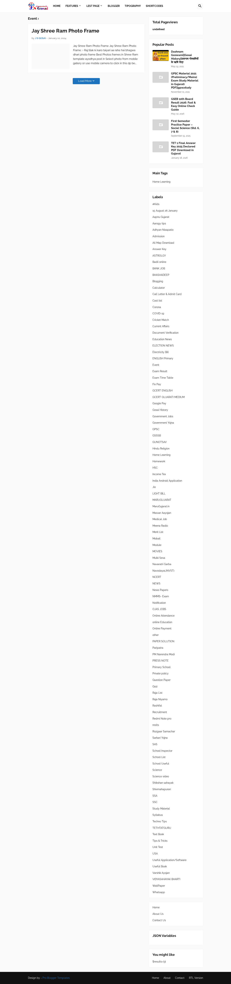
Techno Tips (159, 821)
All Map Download (163, 242)
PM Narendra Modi (163, 654)
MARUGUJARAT (161, 499)
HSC (155, 467)
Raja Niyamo (159, 699)
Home (156, 907)
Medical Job (159, 519)
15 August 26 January (165, 210)
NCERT (156, 577)
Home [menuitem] (56, 6)
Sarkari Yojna (160, 737)
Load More (85, 81)
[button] (200, 6)
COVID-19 (158, 313)
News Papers (160, 590)
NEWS (156, 583)
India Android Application (167, 480)
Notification (159, 602)
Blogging (157, 281)
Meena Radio (160, 525)
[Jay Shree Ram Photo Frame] (50, 56)
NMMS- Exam (160, 596)
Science (157, 769)
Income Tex (159, 474)
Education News (162, 339)
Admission (158, 236)
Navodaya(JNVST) (163, 570)
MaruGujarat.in (160, 506)
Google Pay (159, 403)
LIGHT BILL (158, 493)
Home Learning (161, 181)
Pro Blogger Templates (56, 977)
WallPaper (158, 885)
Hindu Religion (160, 448)
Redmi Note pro (161, 718)
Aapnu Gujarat (160, 217)
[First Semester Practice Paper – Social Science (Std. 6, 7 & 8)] (160, 124)
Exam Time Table (162, 377)
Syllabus (157, 814)
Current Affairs (160, 326)
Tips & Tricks (159, 840)
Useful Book (159, 866)
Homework (158, 461)
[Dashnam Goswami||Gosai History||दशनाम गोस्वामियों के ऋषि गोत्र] (160, 55)
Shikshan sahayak (162, 782)
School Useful (160, 763)
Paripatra (157, 647)
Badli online (159, 261)
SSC (155, 802)
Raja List (157, 692)
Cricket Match (160, 319)
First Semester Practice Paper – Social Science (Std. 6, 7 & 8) (185, 126)
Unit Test (157, 847)
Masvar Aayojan (161, 512)
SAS (154, 744)
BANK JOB (158, 268)
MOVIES (157, 551)
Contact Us (159, 920)
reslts (155, 725)
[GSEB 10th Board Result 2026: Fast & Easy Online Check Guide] (160, 102)
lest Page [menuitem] (92, 6)
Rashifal (157, 705)
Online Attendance (163, 615)
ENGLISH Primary (162, 358)
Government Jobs (162, 416)
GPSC (155, 429)
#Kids (155, 204)
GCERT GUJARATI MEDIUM (168, 397)
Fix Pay (156, 384)
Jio (154, 487)
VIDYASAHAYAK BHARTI (166, 879)
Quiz (155, 686)
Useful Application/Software (169, 860)
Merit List (157, 532)
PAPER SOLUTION (163, 641)
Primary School (161, 667)
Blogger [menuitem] (114, 6)
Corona (156, 307)
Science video (160, 776)
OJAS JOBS (159, 609)
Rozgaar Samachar (163, 731)
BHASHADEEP (160, 275)
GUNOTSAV (159, 442)
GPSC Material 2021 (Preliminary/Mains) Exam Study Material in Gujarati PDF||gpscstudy (184, 80)
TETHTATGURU (161, 827)
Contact (179, 977)
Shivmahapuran (161, 789)
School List (158, 757)
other (155, 635)
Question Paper (161, 680)
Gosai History (160, 409)
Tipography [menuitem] (133, 6)
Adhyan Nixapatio (162, 229)
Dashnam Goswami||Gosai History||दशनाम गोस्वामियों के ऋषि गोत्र (184, 57)
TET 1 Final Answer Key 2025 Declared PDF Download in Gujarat (183, 148)
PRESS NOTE (160, 660)
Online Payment (161, 628)
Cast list (157, 300)
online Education (162, 622)
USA (155, 853)
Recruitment (159, 712)
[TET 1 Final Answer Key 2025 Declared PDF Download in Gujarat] (160, 146)
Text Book (158, 834)
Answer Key (159, 249)
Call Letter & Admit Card (167, 294)
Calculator (158, 287)
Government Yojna (163, 422)
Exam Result (159, 371)
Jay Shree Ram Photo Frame (65, 31)
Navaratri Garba (161, 564)
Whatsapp (158, 892)
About (167, 977)
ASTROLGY (159, 255)
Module (156, 545)
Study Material (161, 808)
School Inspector (162, 750)
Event (155, 364)
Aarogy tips (159, 223)
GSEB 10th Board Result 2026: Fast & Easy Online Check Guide (183, 104)
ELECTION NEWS (163, 345)
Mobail (156, 538)
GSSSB (156, 435)
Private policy (160, 673)
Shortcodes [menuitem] (154, 6)
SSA (154, 795)
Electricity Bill (160, 352)
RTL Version (196, 977)
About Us (158, 913)
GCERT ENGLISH (162, 390)
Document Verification (165, 332)
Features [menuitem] (72, 6)
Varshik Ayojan (161, 872)
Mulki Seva (158, 557)
